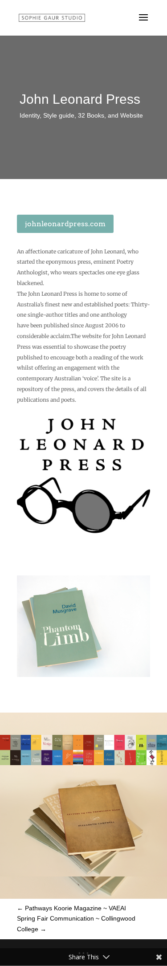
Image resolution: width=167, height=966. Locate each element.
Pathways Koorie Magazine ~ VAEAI (71, 908)
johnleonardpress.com (65, 224)
